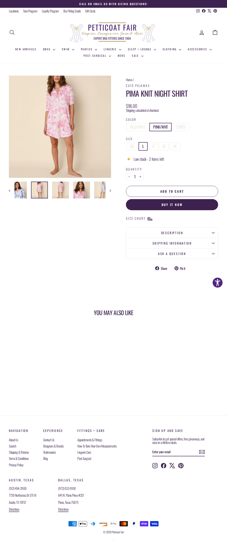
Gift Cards (90, 10)
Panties (87, 49)
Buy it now (172, 204)
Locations (14, 10)
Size (129, 138)
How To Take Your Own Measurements (96, 445)
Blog (45, 458)
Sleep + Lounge (140, 49)
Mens (121, 55)
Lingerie (111, 49)
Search (12, 445)
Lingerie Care (84, 452)
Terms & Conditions (19, 458)
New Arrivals (26, 49)
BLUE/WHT (137, 127)
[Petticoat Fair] (113, 32)
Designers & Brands (53, 445)
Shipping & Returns (19, 452)
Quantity (134, 169)
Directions (14, 509)
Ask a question (172, 253)
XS (132, 146)
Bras (47, 49)
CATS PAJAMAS (138, 85)
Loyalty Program (50, 10)
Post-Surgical (96, 55)
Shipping (130, 110)
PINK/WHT (160, 127)
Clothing (170, 49)
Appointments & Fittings (89, 439)
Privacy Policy (16, 464)
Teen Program (30, 10)
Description (172, 232)
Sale (136, 55)
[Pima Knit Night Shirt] (18, 190)
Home (129, 79)
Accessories (198, 49)
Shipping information (172, 243)
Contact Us (49, 439)
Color (131, 119)
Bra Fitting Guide (72, 10)
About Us (13, 439)
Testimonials (49, 452)
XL (175, 146)
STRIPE (181, 127)
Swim (66, 49)
